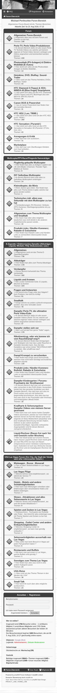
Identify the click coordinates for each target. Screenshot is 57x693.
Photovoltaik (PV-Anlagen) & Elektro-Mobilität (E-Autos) (33, 63)
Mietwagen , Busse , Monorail (29, 463)
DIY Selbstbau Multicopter (27, 175)
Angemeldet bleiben (19, 613)
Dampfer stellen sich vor (26, 328)
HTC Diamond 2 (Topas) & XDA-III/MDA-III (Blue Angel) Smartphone (32, 89)
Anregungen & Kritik (24, 136)
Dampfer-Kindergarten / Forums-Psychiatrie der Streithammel (30, 382)
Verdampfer (20, 269)
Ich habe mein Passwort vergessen (20, 610)
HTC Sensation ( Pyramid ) (27, 124)
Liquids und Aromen (24, 279)
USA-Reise (19, 571)
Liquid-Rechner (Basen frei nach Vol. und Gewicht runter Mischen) (32, 434)
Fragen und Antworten (25, 290)
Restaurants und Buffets (26, 550)
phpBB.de (29, 677)
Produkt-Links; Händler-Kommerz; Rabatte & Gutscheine (31, 229)
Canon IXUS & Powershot (27, 103)
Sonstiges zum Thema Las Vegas (31, 560)
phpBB (16, 675)
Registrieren (34, 595)
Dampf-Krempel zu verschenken (30, 355)
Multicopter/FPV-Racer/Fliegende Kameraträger (28, 158)
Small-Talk (19, 581)
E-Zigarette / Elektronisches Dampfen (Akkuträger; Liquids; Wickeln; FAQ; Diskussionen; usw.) (28, 245)
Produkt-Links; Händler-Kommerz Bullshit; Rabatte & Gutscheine (31, 369)
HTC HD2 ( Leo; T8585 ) (26, 113)
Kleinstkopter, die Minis (26, 186)
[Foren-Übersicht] (28, 4)
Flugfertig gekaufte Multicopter (29, 163)
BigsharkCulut (12, 663)
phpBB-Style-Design (39, 679)
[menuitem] (10, 12)
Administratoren (20, 642)
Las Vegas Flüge (22, 472)
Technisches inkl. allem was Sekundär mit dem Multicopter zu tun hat (33, 200)
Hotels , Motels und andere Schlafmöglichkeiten (27, 483)
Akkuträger (19, 260)
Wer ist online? (12, 621)
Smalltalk (18, 300)
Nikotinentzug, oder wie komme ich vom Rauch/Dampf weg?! (32, 337)
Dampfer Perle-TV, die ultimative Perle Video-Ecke (30, 312)
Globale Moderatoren (36, 642)
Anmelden (21, 595)
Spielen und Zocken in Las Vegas (31, 510)
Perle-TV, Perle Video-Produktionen (32, 46)
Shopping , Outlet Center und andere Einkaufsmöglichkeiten (32, 523)
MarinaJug (25, 650)
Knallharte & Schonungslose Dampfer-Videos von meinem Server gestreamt (32, 408)
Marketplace (20, 145)
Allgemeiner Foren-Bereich (27, 35)
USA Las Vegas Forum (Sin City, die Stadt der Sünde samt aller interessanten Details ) (28, 458)
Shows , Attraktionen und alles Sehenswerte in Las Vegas (29, 498)
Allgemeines (20, 250)
